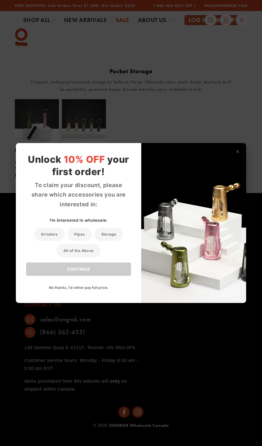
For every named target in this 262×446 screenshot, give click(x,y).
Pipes (79, 234)
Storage (108, 234)
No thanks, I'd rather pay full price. (78, 287)
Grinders (49, 234)
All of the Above (78, 250)
